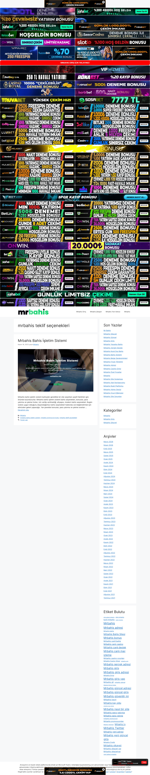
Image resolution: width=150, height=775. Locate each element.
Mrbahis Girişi (109, 675)
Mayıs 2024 (108, 487)
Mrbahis (127, 312)
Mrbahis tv (120, 724)
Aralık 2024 (108, 463)
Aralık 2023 (108, 504)
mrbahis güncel (120, 682)
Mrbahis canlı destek (115, 647)
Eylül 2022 (108, 549)
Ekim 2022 (108, 546)
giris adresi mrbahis (109, 617)
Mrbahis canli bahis (112, 641)
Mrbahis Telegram (109, 724)
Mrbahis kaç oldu (112, 703)
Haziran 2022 (109, 560)
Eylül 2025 (108, 449)
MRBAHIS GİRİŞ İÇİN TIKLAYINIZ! (75, 63)
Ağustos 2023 (109, 518)
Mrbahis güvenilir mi (116, 696)
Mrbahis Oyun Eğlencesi (113, 393)
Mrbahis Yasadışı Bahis (113, 344)
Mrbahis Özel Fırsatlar (113, 372)
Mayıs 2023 (108, 528)
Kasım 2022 (108, 542)
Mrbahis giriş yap (114, 678)
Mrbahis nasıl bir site (116, 709)
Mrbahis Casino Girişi (112, 369)
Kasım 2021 (108, 584)
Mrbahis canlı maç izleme (115, 653)
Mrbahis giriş (111, 668)
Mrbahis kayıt (110, 699)
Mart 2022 (108, 570)
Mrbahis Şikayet (96, 312)
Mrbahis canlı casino (113, 644)
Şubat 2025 (108, 456)
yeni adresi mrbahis (110, 754)
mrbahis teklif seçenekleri (68, 418)
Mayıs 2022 (108, 563)
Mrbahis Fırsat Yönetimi (113, 362)
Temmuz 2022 (109, 556)
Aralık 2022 (108, 539)
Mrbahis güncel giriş (116, 692)
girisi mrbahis (120, 617)
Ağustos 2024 (109, 476)
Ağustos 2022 (109, 553)
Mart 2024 (108, 494)
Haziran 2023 (109, 525)
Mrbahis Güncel (110, 337)
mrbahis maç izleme (109, 706)
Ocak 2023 (108, 535)
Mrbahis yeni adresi (113, 731)
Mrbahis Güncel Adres (110, 685)
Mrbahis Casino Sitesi (112, 661)
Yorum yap (24, 420)
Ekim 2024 (108, 469)
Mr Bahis (107, 331)
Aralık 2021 (108, 581)
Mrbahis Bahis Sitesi (114, 634)
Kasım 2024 (108, 466)
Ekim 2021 (108, 588)
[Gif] (75, 148)
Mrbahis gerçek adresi (117, 664)
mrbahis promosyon (111, 718)
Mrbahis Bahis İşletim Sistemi (42, 340)
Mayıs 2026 (108, 442)
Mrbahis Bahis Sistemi (113, 355)
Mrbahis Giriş (81, 312)
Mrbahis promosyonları (114, 721)
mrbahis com (124, 661)
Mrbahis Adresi (110, 365)
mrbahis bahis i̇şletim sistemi (30, 418)
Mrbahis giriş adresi (116, 672)
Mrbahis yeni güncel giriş (116, 737)
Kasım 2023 (108, 508)
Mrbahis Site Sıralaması (113, 379)
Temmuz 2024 (109, 480)
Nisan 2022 (108, 567)
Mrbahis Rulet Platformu (113, 386)
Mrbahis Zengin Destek (113, 348)
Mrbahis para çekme (113, 716)
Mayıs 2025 (108, 452)
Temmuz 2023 (109, 522)
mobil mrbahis (119, 620)
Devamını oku (23, 410)
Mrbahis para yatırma (114, 712)
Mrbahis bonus (113, 637)
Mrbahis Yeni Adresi (113, 312)
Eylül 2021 (108, 591)
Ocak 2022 (108, 577)
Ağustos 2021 (109, 594)
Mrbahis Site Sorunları (113, 396)
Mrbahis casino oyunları (114, 658)
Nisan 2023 (108, 532)
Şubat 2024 (108, 497)
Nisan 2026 (108, 445)
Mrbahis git (109, 682)
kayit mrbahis (109, 620)
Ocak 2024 (108, 501)
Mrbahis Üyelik (109, 742)
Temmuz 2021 (109, 598)
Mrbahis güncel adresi (117, 688)
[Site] (37, 108)
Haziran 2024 (109, 483)
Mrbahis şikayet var (112, 749)
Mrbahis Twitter (114, 728)
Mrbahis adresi (113, 627)
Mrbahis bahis (109, 631)
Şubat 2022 (108, 574)
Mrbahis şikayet (112, 745)
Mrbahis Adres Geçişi (112, 390)
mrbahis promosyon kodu (50, 418)
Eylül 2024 (108, 473)
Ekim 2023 (108, 511)
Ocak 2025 (108, 459)
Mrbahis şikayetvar (112, 751)
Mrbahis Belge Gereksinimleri (115, 358)
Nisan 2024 (108, 490)
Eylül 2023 (108, 515)
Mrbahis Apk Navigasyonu (114, 383)
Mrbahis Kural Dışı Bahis (113, 351)
